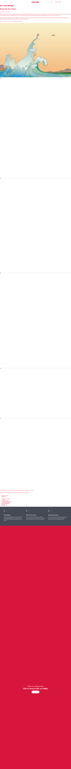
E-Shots (3, 499)
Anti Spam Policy (5, 500)
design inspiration (21, 492)
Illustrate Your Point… (8, 9)
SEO (3, 497)
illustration (27, 492)
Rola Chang (23, 490)
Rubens (28, 490)
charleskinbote (17, 490)
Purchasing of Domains (6, 501)
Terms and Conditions (6, 498)
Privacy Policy (4, 505)
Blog (5, 492)
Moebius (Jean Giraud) (5, 490)
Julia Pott (12, 490)
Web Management (5, 503)
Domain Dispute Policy (6, 502)
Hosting (3, 504)
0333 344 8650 (58, 2)
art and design (14, 492)
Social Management (6, 503)
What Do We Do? (5, 495)
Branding (4, 496)
